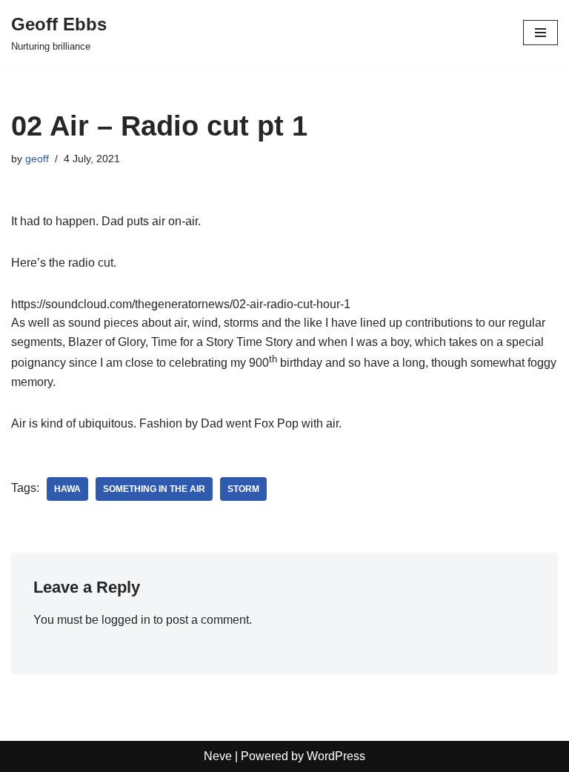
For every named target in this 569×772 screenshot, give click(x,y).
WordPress (336, 756)
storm (243, 489)
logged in (126, 619)
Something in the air (154, 489)
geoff (37, 158)
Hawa (67, 489)
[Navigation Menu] (540, 32)
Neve (218, 756)
